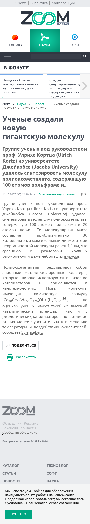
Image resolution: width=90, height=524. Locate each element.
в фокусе (16, 68)
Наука (44, 45)
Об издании (12, 424)
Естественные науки (52, 194)
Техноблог (57, 466)
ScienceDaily (33, 332)
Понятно (18, 514)
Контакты (28, 428)
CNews (21, 3)
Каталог (10, 466)
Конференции (63, 3)
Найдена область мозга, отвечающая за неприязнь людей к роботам (20, 89)
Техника (15, 45)
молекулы (44, 246)
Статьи (9, 474)
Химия (71, 194)
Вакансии (10, 428)
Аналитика (39, 3)
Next (85, 86)
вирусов (72, 256)
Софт (75, 45)
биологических (17, 316)
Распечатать (26, 357)
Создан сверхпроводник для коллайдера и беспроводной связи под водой (67, 89)
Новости (40, 104)
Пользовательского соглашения (52, 503)
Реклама (31, 424)
